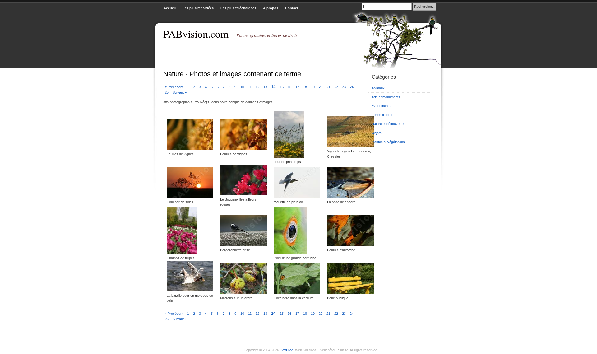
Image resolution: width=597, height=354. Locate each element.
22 (336, 87)
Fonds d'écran (382, 115)
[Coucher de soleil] (190, 196)
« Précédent (174, 87)
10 (242, 87)
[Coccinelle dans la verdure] (297, 293)
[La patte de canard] (350, 196)
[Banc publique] (350, 293)
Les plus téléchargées (238, 8)
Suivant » (180, 92)
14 (274, 87)
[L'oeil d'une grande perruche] (290, 252)
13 (265, 87)
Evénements (381, 106)
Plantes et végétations (388, 142)
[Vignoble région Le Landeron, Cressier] (350, 146)
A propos (270, 8)
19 (313, 87)
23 (344, 87)
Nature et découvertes (388, 124)
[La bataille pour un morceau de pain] (190, 290)
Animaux (378, 88)
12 (258, 87)
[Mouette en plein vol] (297, 196)
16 (290, 87)
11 (250, 87)
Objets (377, 133)
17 (297, 87)
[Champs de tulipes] (182, 252)
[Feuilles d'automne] (350, 245)
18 (305, 87)
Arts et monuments (386, 97)
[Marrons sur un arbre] (243, 293)
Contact (291, 8)
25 (167, 92)
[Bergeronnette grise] (243, 245)
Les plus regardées (198, 8)
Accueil (170, 8)
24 (352, 87)
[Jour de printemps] (289, 156)
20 (321, 87)
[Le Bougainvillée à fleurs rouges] (243, 194)
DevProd (286, 350)
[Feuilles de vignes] (190, 149)
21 (328, 87)
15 (282, 87)
